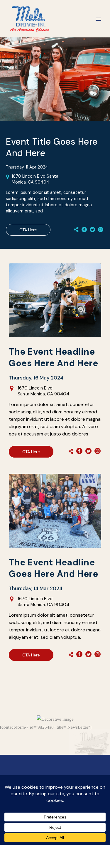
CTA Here (28, 229)
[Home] (29, 9)
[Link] (84, 230)
